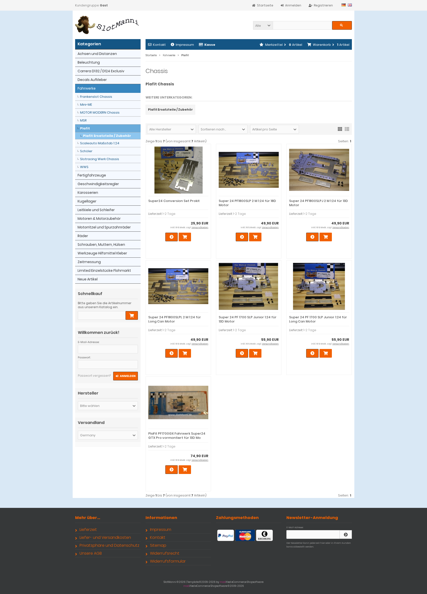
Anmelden (125, 376)
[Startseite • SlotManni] (108, 25)
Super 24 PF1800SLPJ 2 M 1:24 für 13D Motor (318, 202)
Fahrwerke (87, 88)
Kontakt (159, 44)
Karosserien (88, 192)
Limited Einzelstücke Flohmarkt (104, 270)
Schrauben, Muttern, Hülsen (101, 244)
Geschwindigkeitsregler (98, 183)
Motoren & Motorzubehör (99, 218)
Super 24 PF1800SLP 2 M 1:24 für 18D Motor (247, 202)
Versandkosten (200, 227)
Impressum (185, 44)
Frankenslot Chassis (96, 96)
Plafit (85, 128)
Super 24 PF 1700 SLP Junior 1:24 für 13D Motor (248, 319)
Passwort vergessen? (94, 375)
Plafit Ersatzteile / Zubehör (107, 135)
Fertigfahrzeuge (92, 175)
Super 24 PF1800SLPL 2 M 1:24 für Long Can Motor (174, 319)
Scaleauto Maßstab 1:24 (99, 143)
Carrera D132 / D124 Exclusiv (101, 71)
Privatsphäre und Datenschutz (109, 545)
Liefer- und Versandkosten (105, 537)
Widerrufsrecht (164, 553)
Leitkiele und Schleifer (96, 209)
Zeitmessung (89, 261)
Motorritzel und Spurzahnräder (104, 227)
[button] (263, 25)
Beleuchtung (89, 62)
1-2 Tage (169, 214)
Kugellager (87, 201)
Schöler (86, 151)
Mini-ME (86, 104)
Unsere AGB (91, 553)
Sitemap (158, 545)
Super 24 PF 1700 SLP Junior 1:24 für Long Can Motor (318, 319)
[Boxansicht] (340, 129)
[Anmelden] (346, 534)
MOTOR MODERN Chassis (100, 112)
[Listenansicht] (346, 129)
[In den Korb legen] (132, 315)
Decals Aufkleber (92, 79)
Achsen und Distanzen (97, 53)
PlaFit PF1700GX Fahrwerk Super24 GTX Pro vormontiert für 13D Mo (176, 435)
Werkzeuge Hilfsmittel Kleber (102, 253)
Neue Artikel (88, 279)
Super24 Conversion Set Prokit (174, 200)
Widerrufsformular (168, 561)
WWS (84, 167)
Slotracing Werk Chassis (99, 159)
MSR (83, 120)
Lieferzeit (88, 529)
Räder (83, 235)
